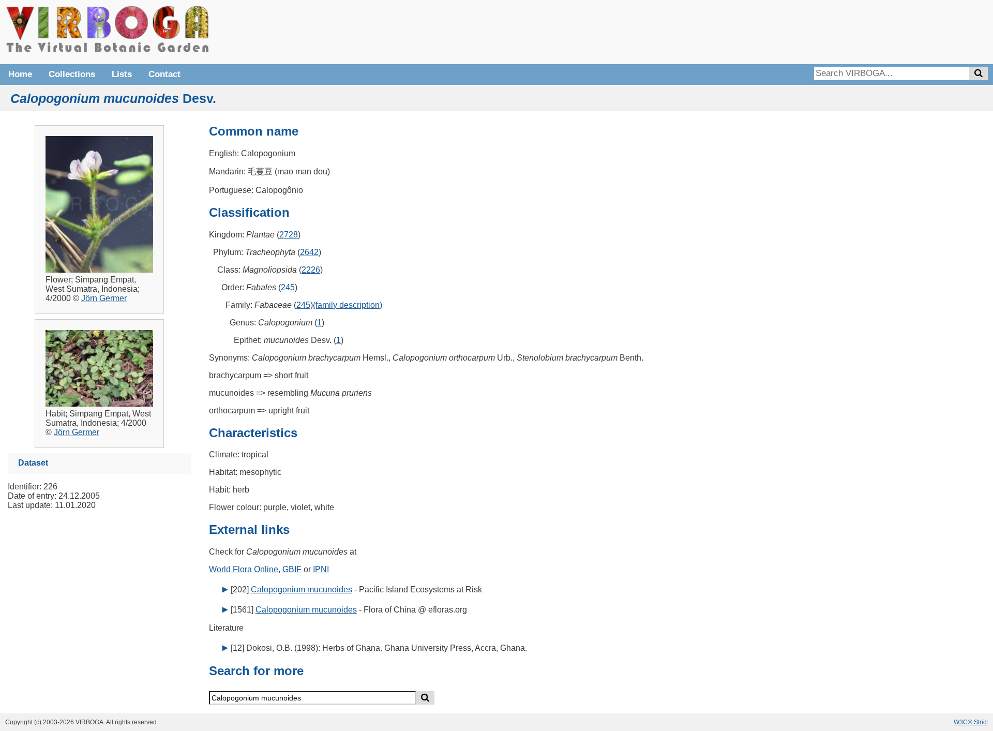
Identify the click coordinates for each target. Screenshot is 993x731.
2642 (309, 252)
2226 (311, 269)
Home (20, 74)
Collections (72, 74)
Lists (122, 74)
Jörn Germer (104, 298)
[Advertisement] (832, 31)
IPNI (321, 569)
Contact (164, 74)
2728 (288, 234)
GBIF (292, 569)
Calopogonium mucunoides (301, 589)
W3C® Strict (971, 722)
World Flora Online (243, 569)
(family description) (347, 305)
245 (288, 287)
